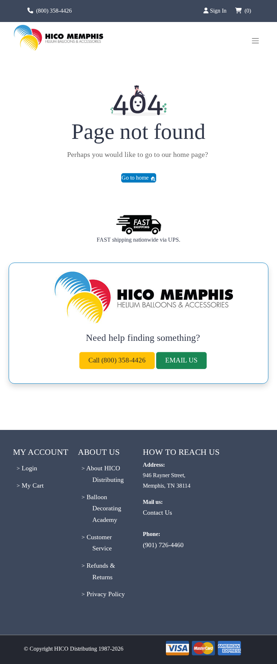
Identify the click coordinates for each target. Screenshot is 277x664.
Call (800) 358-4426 (117, 360)
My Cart (32, 485)
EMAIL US (181, 360)
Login (28, 468)
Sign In (219, 11)
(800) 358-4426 (54, 11)
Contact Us (157, 512)
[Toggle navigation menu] (255, 41)
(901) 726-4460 (163, 545)
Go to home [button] (136, 178)
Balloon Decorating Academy (103, 508)
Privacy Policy (105, 594)
